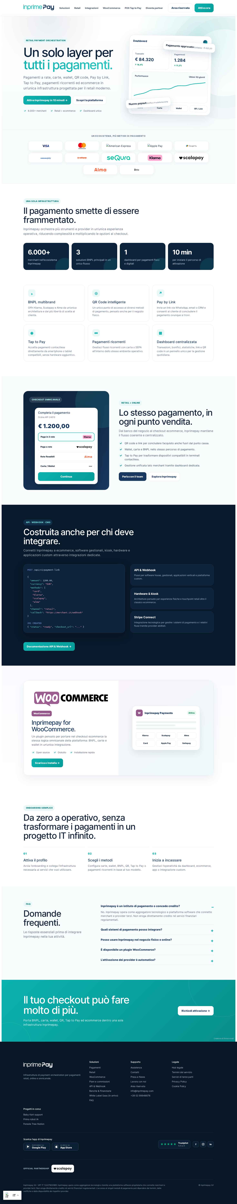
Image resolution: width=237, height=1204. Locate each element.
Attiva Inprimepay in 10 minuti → (47, 100)
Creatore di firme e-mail (224, 1038)
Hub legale (177, 1067)
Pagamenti (95, 1067)
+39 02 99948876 (140, 1095)
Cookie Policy (179, 1086)
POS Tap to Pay (133, 8)
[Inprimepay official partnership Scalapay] (62, 1168)
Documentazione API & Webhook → (49, 646)
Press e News (138, 1076)
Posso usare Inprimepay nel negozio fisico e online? (136, 939)
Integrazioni (91, 8)
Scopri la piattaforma (89, 100)
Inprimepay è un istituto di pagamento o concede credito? (140, 906)
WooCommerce (111, 8)
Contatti (135, 1072)
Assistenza (136, 1067)
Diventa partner (154, 8)
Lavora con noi (138, 1081)
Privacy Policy (179, 1081)
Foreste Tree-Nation (33, 1124)
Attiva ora (204, 8)
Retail (77, 8)
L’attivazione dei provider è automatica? (128, 959)
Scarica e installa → (47, 762)
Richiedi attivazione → (196, 1010)
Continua (66, 476)
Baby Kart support (33, 1114)
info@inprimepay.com (142, 1090)
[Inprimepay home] (38, 8)
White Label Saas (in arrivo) (103, 1095)
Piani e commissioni (99, 1081)
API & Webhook (97, 1086)
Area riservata (180, 8)
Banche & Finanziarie (100, 1090)
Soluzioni (64, 8)
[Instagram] (203, 1144)
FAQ (91, 1100)
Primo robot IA (30, 1119)
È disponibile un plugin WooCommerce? (128, 949)
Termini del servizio (182, 1072)
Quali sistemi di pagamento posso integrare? (131, 929)
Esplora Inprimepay (164, 476)
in (211, 1144)
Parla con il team (132, 476)
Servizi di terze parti (182, 1076)
